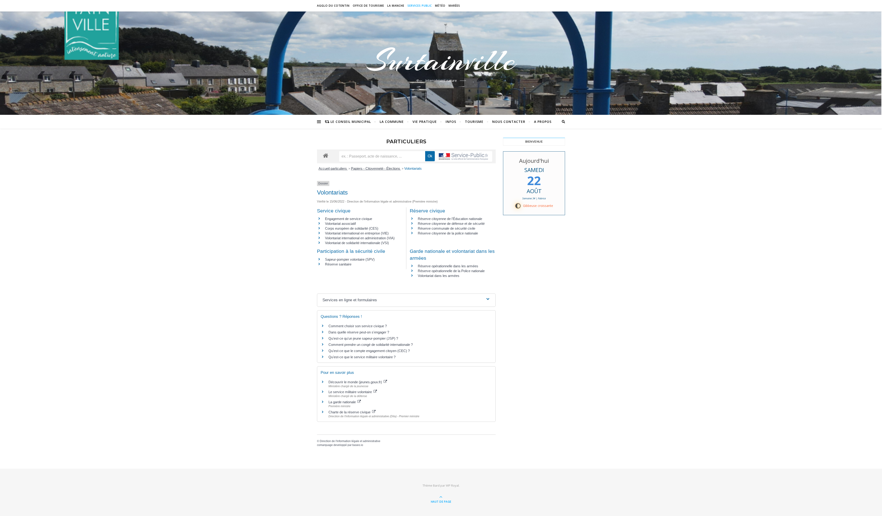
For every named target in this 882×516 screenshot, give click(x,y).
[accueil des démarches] (325, 155)
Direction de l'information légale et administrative (350, 441)
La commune (392, 121)
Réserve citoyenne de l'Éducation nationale (450, 219)
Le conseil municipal (351, 121)
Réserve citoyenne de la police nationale (448, 233)
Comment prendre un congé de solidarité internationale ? (370, 345)
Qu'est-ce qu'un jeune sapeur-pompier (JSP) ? (363, 338)
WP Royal (452, 485)
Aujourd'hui (534, 160)
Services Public (419, 6)
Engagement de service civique (348, 219)
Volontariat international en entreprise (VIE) (357, 233)
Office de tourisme (368, 6)
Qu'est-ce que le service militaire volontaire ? (362, 357)
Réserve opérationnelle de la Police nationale (451, 271)
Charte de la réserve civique (349, 412)
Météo (440, 6)
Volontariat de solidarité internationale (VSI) (357, 243)
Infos (451, 121)
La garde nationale (342, 402)
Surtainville (441, 60)
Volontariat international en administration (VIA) (360, 238)
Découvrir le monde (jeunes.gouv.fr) (355, 382)
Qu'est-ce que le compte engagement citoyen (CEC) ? (369, 351)
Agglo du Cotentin (333, 6)
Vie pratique (425, 121)
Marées (454, 6)
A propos (542, 121)
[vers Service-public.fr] (463, 156)
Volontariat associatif (340, 224)
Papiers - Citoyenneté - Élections (376, 168)
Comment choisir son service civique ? (357, 326)
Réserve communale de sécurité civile (446, 228)
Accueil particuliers (333, 168)
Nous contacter (508, 121)
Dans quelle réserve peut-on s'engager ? (358, 332)
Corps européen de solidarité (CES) (351, 228)
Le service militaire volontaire (350, 392)
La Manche (395, 6)
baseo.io (357, 445)
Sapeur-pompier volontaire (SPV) (350, 259)
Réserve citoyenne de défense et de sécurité (451, 224)
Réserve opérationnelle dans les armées (448, 266)
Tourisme (474, 121)
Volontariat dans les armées (438, 276)
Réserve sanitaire (338, 264)
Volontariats (413, 168)
